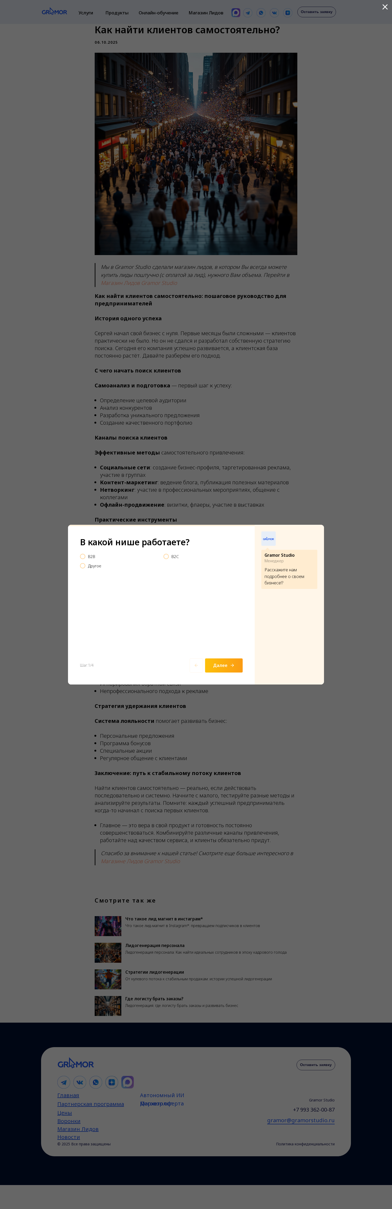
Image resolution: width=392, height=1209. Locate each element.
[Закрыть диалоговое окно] (385, 7)
